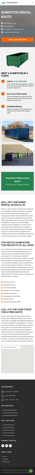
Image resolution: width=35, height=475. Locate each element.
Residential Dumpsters (10, 410)
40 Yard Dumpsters (8, 435)
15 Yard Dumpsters (8, 427)
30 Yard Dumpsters (8, 433)
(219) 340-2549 (20, 81)
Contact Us (6, 461)
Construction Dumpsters (10, 413)
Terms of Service (24, 472)
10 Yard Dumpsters (8, 425)
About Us (5, 459)
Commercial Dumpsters (10, 415)
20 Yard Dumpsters (8, 430)
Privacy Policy (14, 472)
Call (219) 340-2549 (17, 40)
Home (4, 456)
